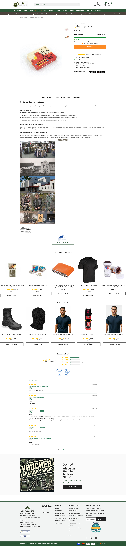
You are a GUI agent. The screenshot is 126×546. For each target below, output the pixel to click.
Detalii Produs (46, 97)
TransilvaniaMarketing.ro (53, 543)
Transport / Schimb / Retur (62, 97)
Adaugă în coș (89, 47)
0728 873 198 (81, 65)
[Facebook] (87, 538)
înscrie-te (101, 519)
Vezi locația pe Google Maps (83, 67)
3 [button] (63, 450)
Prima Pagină (23, 17)
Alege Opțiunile (88, 295)
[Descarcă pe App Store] (92, 72)
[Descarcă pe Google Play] (101, 72)
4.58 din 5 (53, 360)
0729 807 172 (28, 518)
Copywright (76, 97)
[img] (32, 384)
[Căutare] (57, 4)
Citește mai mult (63, 242)
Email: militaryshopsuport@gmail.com (30, 526)
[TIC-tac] (96, 538)
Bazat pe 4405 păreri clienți (93, 54)
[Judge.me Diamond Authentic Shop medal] (59, 372)
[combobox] (55, 4)
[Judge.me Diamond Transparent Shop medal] (67, 372)
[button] (77, 27)
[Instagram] (91, 538)
